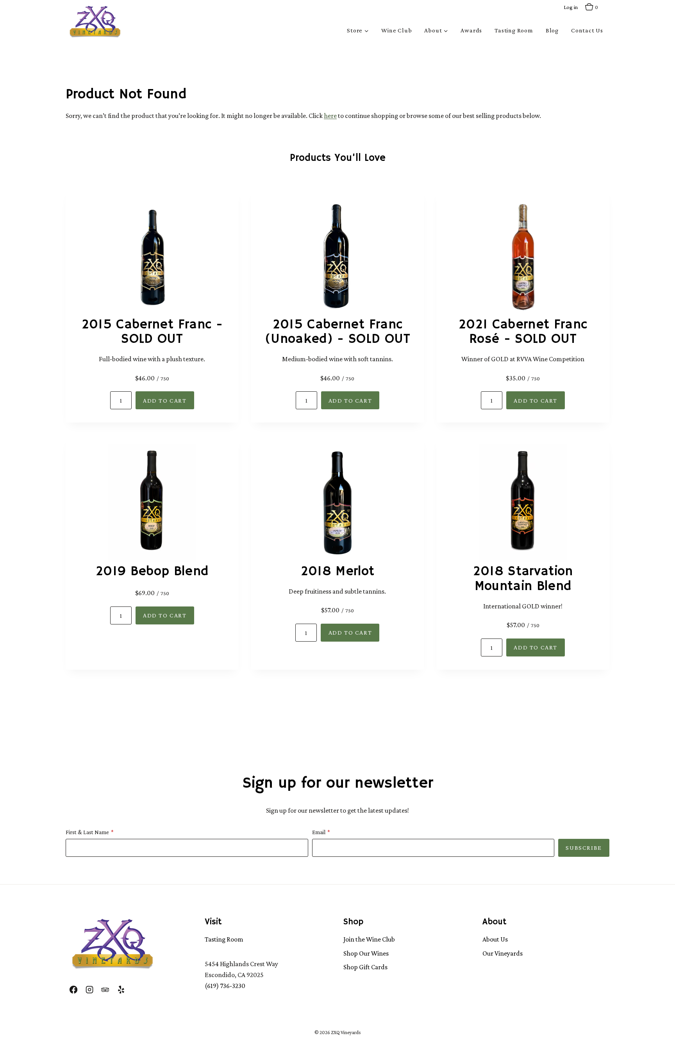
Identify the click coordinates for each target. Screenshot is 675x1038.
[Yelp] (121, 989)
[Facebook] (73, 989)
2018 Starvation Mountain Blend (523, 579)
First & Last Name (87, 832)
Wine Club (396, 30)
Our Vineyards (502, 953)
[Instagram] (89, 989)
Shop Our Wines (366, 953)
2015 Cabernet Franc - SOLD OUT (152, 332)
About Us (495, 939)
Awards (471, 30)
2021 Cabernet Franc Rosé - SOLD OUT (523, 332)
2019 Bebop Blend (152, 572)
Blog (552, 30)
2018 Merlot (338, 572)
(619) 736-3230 (225, 986)
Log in (571, 7)
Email (318, 832)
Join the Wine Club (369, 939)
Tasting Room (514, 30)
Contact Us (587, 30)
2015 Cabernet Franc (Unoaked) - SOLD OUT (337, 332)
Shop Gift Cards (365, 967)
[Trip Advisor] (105, 989)
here (330, 115)
